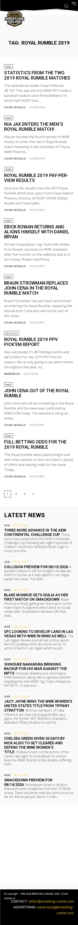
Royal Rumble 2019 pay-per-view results (36, 178)
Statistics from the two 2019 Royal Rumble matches (37, 75)
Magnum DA (12, 373)
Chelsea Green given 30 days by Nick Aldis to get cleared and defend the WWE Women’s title (34, 745)
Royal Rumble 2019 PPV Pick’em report (31, 342)
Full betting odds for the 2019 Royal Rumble (35, 444)
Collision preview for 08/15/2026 (36, 567)
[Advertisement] (39, 844)
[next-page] (33, 494)
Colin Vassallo (15, 107)
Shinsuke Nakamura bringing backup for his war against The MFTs (35, 668)
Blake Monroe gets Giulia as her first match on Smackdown (36, 597)
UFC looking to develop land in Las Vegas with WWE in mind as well (38, 633)
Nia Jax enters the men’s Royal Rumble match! (33, 127)
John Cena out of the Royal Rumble (36, 393)
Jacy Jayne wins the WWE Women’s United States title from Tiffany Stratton (38, 705)
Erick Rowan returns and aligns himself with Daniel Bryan (36, 231)
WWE (9, 66)
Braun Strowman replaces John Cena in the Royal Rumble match (36, 288)
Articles (11, 333)
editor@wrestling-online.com (51, 901)
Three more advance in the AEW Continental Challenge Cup (35, 532)
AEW (7, 525)
